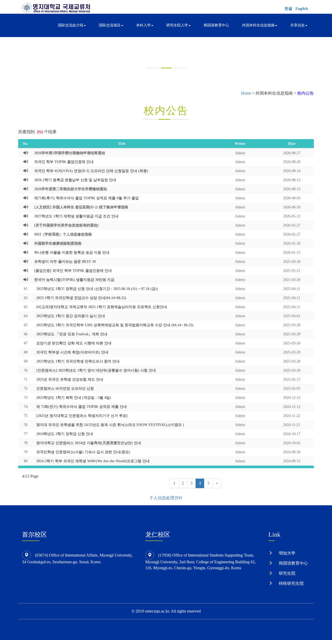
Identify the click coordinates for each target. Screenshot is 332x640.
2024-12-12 (291, 397)
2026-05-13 (291, 216)
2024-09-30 (291, 452)
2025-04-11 (291, 289)
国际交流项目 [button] (110, 25)
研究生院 (287, 573)
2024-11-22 (291, 416)
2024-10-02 (291, 443)
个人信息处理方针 (166, 498)
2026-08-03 (291, 198)
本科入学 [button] (143, 25)
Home (246, 93)
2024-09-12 (291, 461)
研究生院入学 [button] (177, 25)
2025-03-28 (291, 325)
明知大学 (287, 553)
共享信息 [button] (297, 25)
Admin (240, 153)
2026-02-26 (291, 243)
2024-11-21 (291, 425)
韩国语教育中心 (216, 25)
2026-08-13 (291, 180)
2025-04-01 (291, 316)
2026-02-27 (291, 225)
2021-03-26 (291, 280)
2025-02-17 (291, 379)
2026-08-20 (291, 162)
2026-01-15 (291, 252)
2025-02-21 (291, 270)
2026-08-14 (291, 171)
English (301, 8)
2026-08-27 (291, 153)
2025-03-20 (291, 261)
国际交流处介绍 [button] (70, 25)
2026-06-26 (291, 207)
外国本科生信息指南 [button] (258, 25)
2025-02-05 (291, 388)
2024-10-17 (291, 434)
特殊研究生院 (291, 583)
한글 (288, 8)
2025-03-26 (291, 343)
